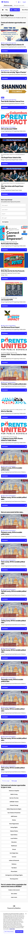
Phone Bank (14, 871)
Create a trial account (14, 890)
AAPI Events (14, 816)
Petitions (14, 864)
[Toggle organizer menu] (19, 2)
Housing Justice (14, 879)
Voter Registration (14, 823)
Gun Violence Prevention (14, 812)
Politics (14, 820)
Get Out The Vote (14, 798)
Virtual (14, 849)
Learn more (14, 897)
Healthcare (14, 845)
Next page (14, 781)
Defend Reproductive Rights (14, 809)
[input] (18, 2)
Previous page (5, 781)
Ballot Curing (14, 794)
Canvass (14, 856)
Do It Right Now (14, 853)
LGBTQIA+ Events (14, 801)
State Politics (14, 834)
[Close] (25, 913)
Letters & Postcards (14, 860)
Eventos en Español (14, 790)
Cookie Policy (12, 928)
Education (14, 842)
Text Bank (14, 867)
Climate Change (14, 805)
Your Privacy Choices (9, 931)
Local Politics (14, 838)
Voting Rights (14, 827)
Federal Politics (14, 831)
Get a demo (14, 893)
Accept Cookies (19, 931)
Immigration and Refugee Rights (14, 875)
